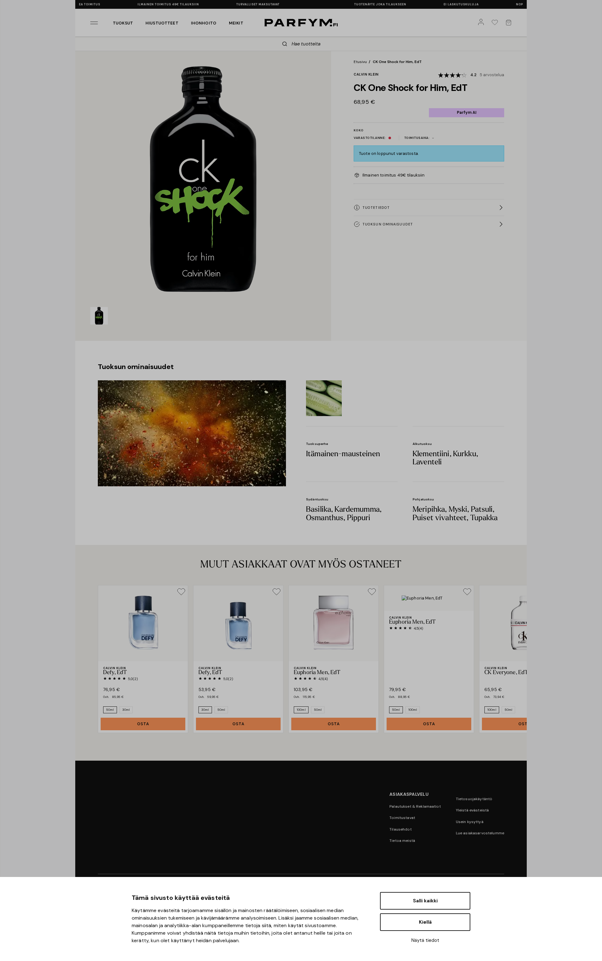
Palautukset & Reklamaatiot (415, 806)
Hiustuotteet (161, 23)
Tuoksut (123, 23)
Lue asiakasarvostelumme (480, 833)
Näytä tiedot (425, 940)
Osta (143, 723)
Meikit (236, 23)
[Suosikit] (496, 22)
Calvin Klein (366, 74)
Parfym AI (466, 112)
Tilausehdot (400, 829)
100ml (301, 710)
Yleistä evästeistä (472, 810)
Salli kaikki (425, 901)
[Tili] (482, 22)
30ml (126, 710)
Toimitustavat (402, 817)
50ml (110, 710)
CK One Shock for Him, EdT (397, 61)
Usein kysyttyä (469, 821)
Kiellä (425, 922)
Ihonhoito (203, 23)
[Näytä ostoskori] (510, 22)
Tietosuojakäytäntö (474, 798)
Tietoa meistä (402, 840)
